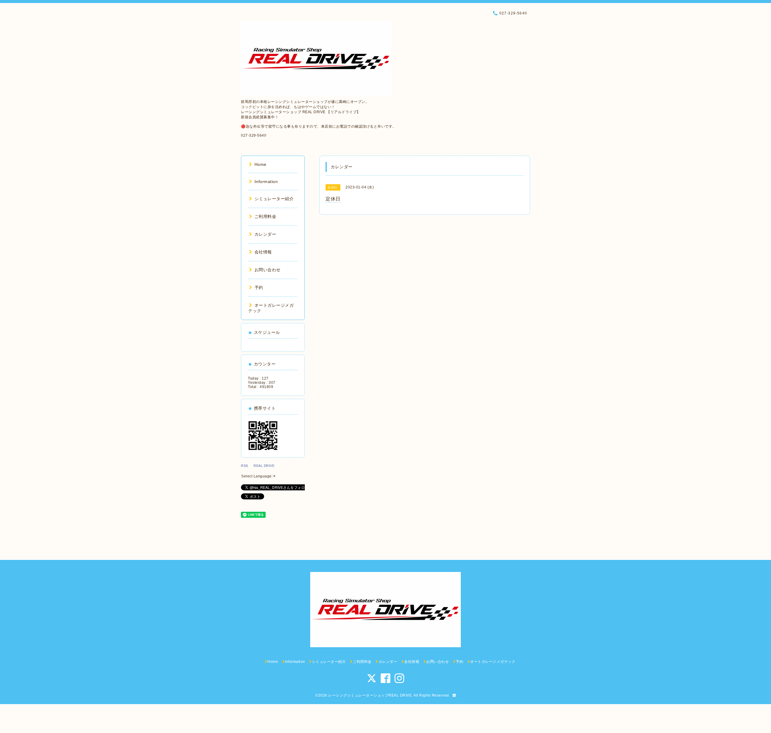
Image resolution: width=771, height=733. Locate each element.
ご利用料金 (265, 216)
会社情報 (263, 252)
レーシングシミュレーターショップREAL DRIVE (370, 695)
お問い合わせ (267, 269)
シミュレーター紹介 (274, 198)
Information (266, 181)
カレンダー (265, 234)
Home (260, 164)
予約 (258, 287)
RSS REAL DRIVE (259, 465)
